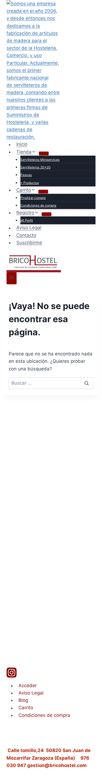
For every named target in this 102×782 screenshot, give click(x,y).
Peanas (26, 175)
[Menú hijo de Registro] (46, 214)
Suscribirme (29, 242)
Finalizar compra (33, 198)
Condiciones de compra (38, 205)
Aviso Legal (28, 228)
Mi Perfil (26, 220)
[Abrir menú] (12, 278)
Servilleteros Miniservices (40, 160)
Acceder (27, 685)
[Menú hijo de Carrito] (43, 192)
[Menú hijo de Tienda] (44, 153)
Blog (23, 700)
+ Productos (29, 183)
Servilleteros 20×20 (35, 167)
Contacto (26, 235)
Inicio (21, 144)
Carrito (25, 708)
